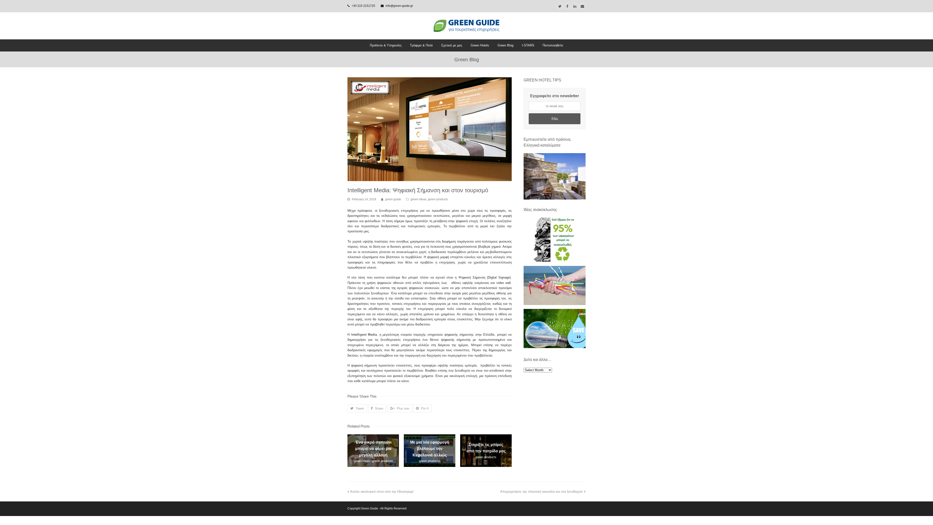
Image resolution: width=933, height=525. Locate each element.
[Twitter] (560, 6)
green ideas (418, 199)
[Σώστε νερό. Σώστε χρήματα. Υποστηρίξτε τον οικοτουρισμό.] (555, 347)
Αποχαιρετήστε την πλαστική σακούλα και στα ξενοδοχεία (541, 491)
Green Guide (369, 508)
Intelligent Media (364, 334)
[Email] (582, 6)
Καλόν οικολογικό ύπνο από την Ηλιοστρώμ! (382, 491)
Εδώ (555, 119)
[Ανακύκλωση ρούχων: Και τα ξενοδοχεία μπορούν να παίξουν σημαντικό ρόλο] (555, 260)
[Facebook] (567, 6)
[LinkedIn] (575, 6)
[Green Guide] (466, 26)
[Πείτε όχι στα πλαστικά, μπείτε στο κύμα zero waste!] (555, 304)
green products (438, 199)
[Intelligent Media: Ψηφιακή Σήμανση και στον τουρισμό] (429, 129)
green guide (393, 199)
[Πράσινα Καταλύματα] (555, 176)
